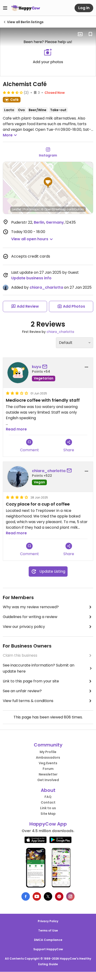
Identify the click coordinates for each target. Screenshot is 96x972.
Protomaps (31, 209)
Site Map (48, 813)
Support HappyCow (48, 949)
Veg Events (48, 763)
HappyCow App (48, 824)
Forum (48, 768)
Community (48, 745)
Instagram (48, 155)
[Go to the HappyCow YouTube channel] (37, 896)
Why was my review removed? (31, 607)
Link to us (48, 808)
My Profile (48, 752)
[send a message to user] (45, 367)
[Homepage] (25, 8)
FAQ (48, 796)
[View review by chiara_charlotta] (18, 477)
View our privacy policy (24, 626)
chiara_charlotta (46, 287)
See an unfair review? (22, 691)
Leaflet (16, 209)
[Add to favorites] (90, 34)
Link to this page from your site (31, 681)
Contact (48, 802)
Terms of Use (48, 930)
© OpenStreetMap (53, 209)
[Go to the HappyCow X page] (48, 896)
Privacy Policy (48, 921)
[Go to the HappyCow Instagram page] (70, 896)
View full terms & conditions (28, 700)
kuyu (36, 366)
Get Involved (48, 780)
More (8, 135)
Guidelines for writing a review (30, 616)
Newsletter (48, 774)
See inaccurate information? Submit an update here (38, 668)
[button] (48, 182)
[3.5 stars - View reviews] (12, 92)
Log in (83, 8)
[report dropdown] (86, 367)
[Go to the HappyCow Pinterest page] (59, 896)
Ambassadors (48, 757)
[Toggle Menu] (5, 8)
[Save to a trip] (80, 34)
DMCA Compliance (48, 940)
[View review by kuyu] (18, 372)
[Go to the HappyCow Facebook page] (25, 896)
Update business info (31, 278)
